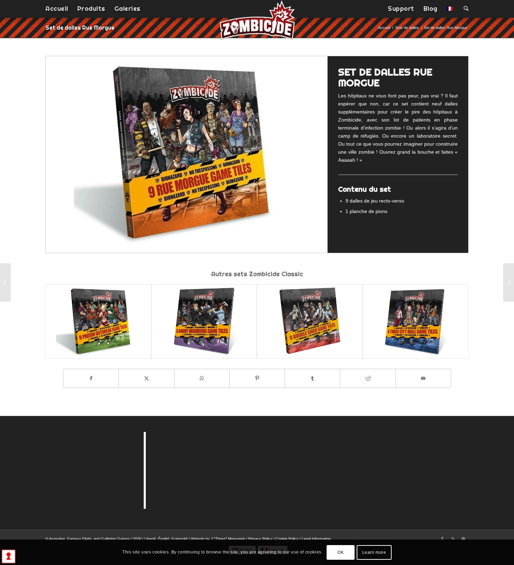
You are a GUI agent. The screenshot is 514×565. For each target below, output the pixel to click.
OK (340, 552)
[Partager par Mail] (423, 378)
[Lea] (5, 282)
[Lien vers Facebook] (442, 538)
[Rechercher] (464, 8)
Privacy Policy (260, 539)
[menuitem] (57, 8)
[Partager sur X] (146, 378)
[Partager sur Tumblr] (312, 378)
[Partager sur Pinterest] (257, 378)
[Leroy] (508, 282)
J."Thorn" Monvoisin (228, 539)
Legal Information (316, 539)
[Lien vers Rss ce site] (453, 538)
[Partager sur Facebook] (91, 378)
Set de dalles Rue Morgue (79, 27)
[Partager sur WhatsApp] (201, 378)
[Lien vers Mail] (463, 538)
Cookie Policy (287, 539)
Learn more (374, 552)
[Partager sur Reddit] (367, 378)
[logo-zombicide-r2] (257, 24)
